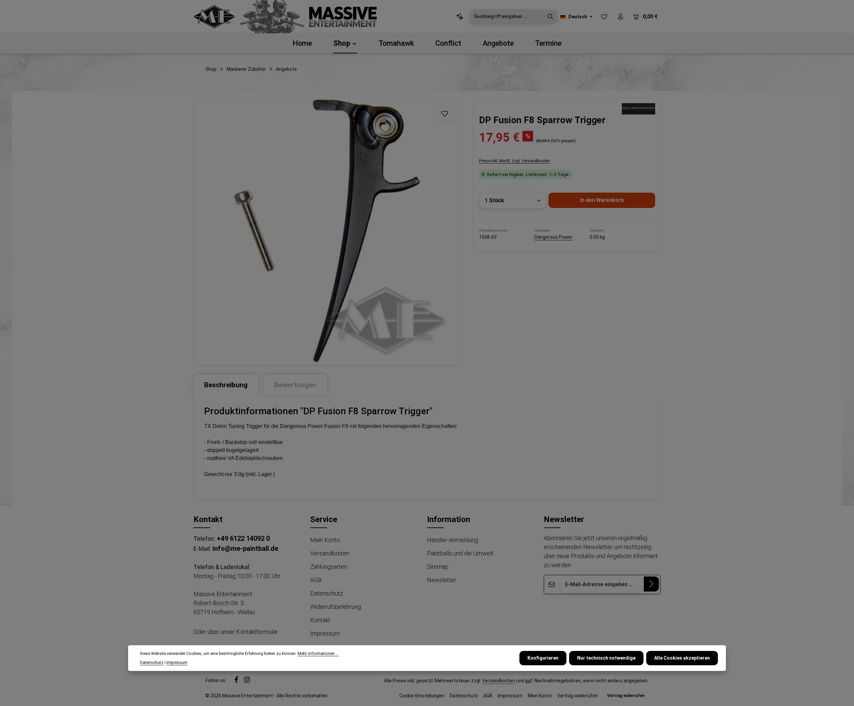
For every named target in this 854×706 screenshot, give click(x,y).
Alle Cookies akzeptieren (682, 657)
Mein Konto (325, 539)
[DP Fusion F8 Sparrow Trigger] (326, 231)
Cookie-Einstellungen (421, 695)
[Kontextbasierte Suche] (459, 16)
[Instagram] (247, 681)
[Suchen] (550, 16)
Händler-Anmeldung (452, 539)
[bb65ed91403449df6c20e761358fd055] (638, 108)
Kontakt (320, 620)
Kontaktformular (257, 631)
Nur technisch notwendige (606, 657)
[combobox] (507, 16)
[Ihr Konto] (620, 16)
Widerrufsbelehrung (335, 606)
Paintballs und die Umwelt (460, 553)
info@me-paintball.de (245, 548)
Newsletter (441, 579)
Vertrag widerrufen (577, 695)
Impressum (325, 633)
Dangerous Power (553, 237)
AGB (316, 579)
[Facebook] (237, 681)
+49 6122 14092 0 (243, 538)
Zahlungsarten (328, 566)
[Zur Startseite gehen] (214, 16)
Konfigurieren (542, 657)
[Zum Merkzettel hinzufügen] (444, 113)
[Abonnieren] (651, 584)
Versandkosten (329, 553)
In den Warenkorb (602, 200)
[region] (327, 231)
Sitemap (437, 566)
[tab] (225, 385)
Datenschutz (326, 593)
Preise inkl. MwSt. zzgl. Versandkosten (514, 161)
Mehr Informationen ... (318, 653)
